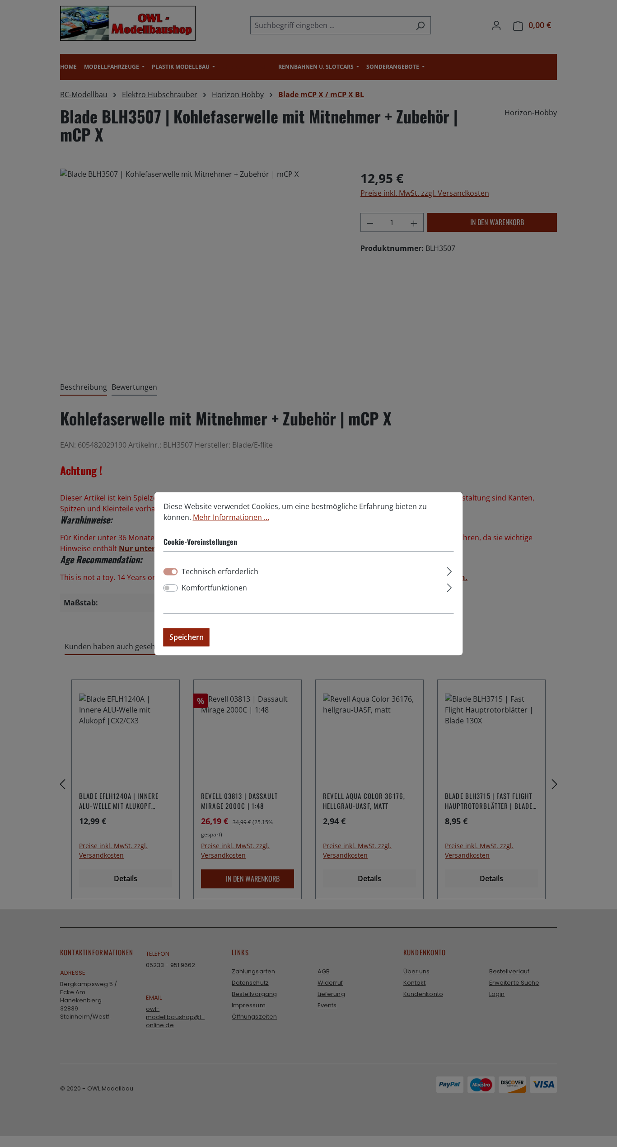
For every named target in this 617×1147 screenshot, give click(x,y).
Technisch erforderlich (220, 571)
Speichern (186, 637)
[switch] (171, 587)
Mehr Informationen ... (231, 517)
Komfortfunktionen (214, 588)
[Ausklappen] (449, 570)
